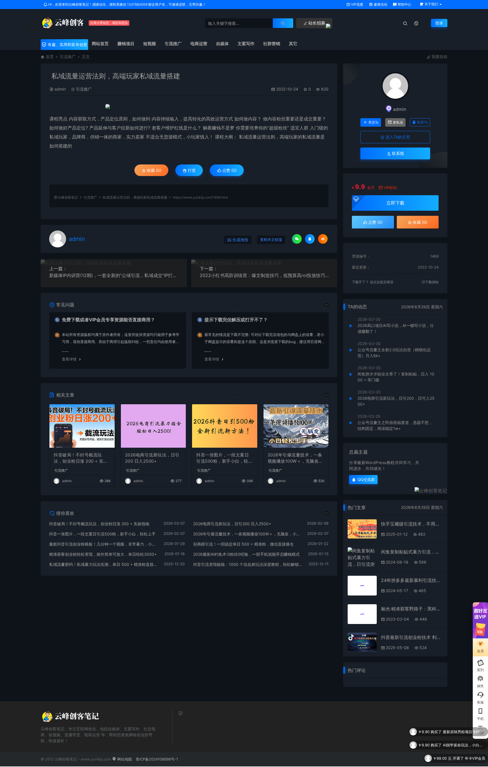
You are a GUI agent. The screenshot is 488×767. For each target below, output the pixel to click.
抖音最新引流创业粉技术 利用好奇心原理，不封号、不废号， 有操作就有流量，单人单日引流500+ (412, 637)
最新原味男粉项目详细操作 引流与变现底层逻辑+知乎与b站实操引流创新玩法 (464, 731)
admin (60, 89)
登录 (439, 23)
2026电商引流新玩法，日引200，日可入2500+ (396, 401)
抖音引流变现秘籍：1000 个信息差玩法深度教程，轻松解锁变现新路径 (248, 564)
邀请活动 (380, 4)
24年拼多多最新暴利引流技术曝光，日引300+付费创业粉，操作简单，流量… (412, 580)
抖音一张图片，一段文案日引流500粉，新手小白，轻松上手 (224, 458)
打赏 (191, 170)
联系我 (397, 153)
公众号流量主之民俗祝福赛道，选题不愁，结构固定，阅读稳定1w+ (395, 425)
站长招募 (316, 23)
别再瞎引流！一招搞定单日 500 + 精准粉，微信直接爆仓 (243, 544)
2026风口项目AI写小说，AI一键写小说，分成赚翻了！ (396, 328)
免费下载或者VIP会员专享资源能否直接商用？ (108, 319)
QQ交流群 (366, 479)
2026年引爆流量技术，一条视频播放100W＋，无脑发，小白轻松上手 (295, 458)
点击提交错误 (383, 282)
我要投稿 (438, 56)
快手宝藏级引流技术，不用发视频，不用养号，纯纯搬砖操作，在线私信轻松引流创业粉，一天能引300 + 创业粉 (412, 524)
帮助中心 (404, 4)
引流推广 (68, 56)
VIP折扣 (390, 187)
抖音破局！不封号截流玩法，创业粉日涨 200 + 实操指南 (81, 458)
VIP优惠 (356, 4)
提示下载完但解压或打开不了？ (236, 319)
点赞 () (229, 170)
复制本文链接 (271, 240)
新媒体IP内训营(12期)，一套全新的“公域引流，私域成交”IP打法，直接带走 (113, 275)
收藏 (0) (153, 170)
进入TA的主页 (397, 137)
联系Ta (422, 122)
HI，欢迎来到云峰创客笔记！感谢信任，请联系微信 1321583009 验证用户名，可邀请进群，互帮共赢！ (126, 4)
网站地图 (124, 759)
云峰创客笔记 (68, 197)
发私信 (398, 122)
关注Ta (373, 122)
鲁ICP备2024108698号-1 (157, 759)
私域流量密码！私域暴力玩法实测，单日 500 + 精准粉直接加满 (103, 564)
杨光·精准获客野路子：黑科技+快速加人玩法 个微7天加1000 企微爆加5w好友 (412, 609)
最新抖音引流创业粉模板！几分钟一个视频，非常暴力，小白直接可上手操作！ (103, 544)
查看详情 (69, 359)
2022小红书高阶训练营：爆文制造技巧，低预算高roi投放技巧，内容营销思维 (264, 275)
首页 (50, 56)
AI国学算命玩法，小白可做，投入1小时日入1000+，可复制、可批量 (464, 745)
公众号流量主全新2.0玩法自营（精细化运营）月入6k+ (394, 352)
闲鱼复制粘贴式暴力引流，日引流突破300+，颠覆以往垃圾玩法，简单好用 (412, 552)
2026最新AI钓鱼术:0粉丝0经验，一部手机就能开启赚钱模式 (246, 554)
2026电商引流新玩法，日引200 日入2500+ (152, 458)
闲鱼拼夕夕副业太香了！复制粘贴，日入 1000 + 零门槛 (396, 377)
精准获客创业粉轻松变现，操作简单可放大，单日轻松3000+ (103, 554)
